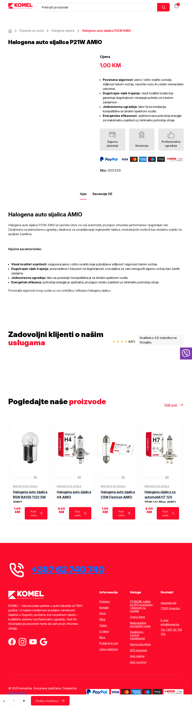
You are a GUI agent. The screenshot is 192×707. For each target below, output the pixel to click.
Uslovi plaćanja (108, 649)
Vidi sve (170, 405)
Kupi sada (34, 513)
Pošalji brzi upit (108, 643)
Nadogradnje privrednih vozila (140, 624)
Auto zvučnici (138, 662)
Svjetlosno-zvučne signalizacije (137, 635)
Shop (102, 613)
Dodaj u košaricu (46, 701)
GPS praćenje (138, 650)
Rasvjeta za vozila (32, 30)
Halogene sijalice (63, 30)
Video (103, 625)
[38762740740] (186, 353)
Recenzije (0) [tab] (102, 194)
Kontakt (104, 607)
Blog (102, 637)
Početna (104, 601)
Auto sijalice (137, 656)
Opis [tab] (83, 194)
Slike (102, 619)
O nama (104, 631)
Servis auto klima (140, 644)
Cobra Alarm (137, 616)
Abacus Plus (16, 693)
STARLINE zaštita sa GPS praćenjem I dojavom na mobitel (141, 606)
